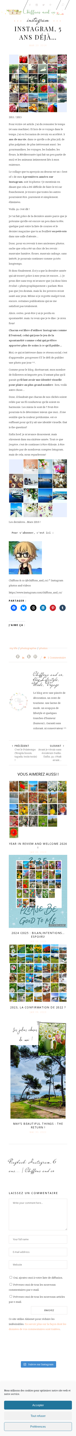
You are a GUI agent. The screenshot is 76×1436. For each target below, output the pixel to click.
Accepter (38, 1405)
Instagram (38, 19)
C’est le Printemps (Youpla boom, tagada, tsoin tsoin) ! (26, 755)
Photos (43, 648)
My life (14, 648)
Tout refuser (38, 1415)
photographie (28, 648)
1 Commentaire (56, 657)
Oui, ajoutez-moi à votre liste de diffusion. (38, 1277)
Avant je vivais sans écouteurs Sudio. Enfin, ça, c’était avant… (49, 755)
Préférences (38, 1426)
